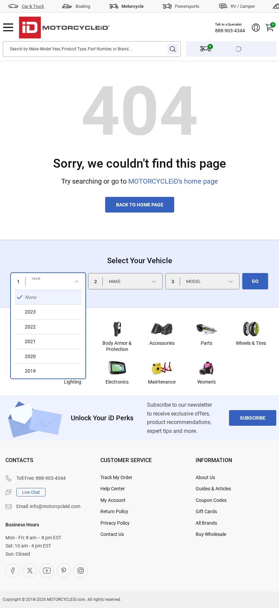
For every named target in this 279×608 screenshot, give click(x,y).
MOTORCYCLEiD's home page (173, 181)
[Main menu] (8, 27)
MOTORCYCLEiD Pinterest (63, 570)
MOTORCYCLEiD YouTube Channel (46, 570)
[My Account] (256, 27)
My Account (113, 500)
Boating (83, 6)
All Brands (206, 523)
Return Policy (114, 511)
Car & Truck (33, 6)
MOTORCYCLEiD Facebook (12, 570)
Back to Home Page (139, 204)
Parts (206, 343)
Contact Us (112, 534)
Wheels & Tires (251, 343)
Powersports (187, 6)
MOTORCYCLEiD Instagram (80, 570)
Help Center (112, 488)
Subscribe (252, 418)
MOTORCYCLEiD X (29, 570)
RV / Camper (243, 6)
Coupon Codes (211, 500)
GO (255, 281)
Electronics (117, 382)
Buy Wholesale (211, 534)
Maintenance (162, 382)
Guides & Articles (213, 488)
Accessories (162, 343)
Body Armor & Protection (117, 346)
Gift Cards (206, 511)
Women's (206, 382)
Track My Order (116, 477)
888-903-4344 (230, 30)
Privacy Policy (115, 523)
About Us (205, 477)
